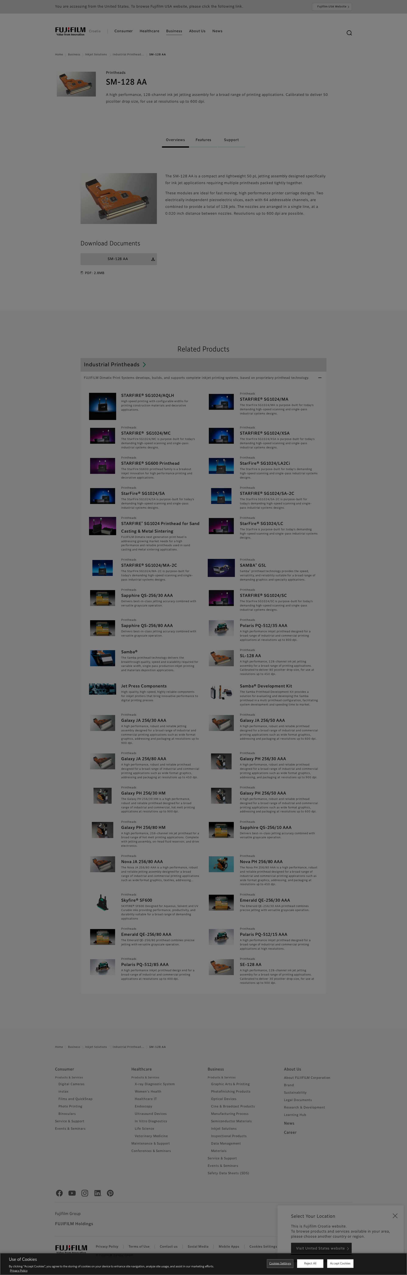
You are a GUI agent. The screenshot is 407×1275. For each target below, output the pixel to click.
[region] (203, 1264)
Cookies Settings (280, 1263)
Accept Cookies (340, 1263)
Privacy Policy (19, 1270)
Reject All (310, 1263)
